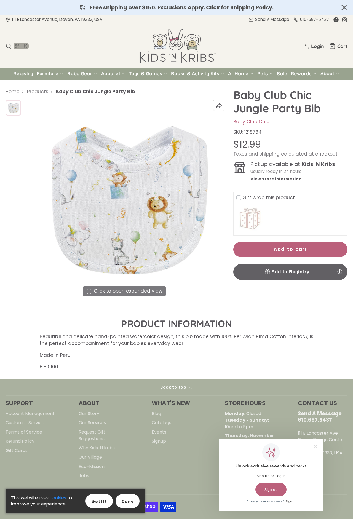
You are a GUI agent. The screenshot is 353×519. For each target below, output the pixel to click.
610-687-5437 (314, 19)
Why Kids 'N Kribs (97, 448)
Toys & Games (145, 73)
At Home (238, 73)
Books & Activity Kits (195, 73)
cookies (58, 498)
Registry (23, 73)
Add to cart (290, 249)
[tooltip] (340, 272)
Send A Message (320, 413)
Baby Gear (79, 73)
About (327, 73)
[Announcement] (176, 7)
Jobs (84, 475)
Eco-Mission (92, 466)
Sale (282, 73)
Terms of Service (24, 432)
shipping (270, 154)
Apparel (110, 73)
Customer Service (25, 422)
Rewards (301, 73)
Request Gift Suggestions (92, 435)
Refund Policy (20, 441)
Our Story (89, 413)
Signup (159, 441)
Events (159, 432)
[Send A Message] (269, 20)
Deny (127, 501)
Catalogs (161, 422)
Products (37, 91)
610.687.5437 (315, 419)
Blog (156, 413)
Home (13, 91)
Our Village (90, 457)
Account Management (30, 413)
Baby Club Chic (251, 121)
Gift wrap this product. (269, 197)
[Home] (176, 46)
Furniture (47, 73)
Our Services (92, 422)
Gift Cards (17, 450)
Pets (262, 73)
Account (313, 46)
